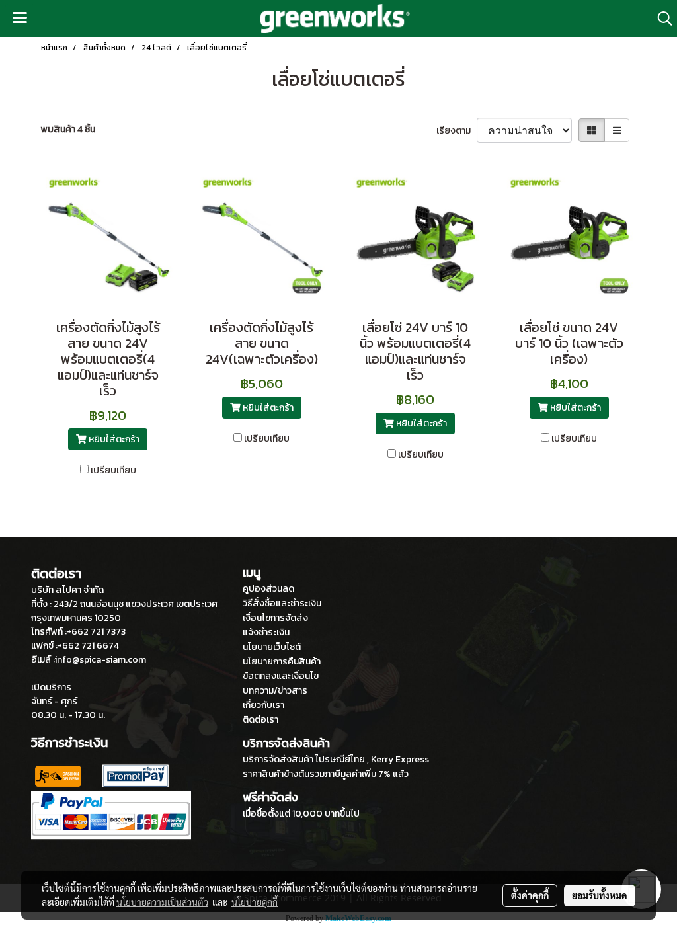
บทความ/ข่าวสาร (275, 691)
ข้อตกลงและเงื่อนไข (281, 676)
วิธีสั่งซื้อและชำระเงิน (282, 603)
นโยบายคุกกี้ (254, 902)
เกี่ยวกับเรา (263, 705)
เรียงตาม (456, 131)
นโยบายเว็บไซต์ (272, 647)
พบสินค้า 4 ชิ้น (68, 129)
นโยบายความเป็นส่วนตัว (162, 902)
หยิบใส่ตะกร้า (113, 439)
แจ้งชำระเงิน (266, 632)
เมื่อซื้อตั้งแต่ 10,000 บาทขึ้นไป (301, 814)
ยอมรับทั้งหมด (599, 895)
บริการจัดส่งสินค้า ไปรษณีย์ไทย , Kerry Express (336, 759)
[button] (660, 18)
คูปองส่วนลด (268, 589)
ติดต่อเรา (260, 720)
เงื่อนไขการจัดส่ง (275, 618)
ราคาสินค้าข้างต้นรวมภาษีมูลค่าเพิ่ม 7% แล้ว (326, 774)
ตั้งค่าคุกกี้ (530, 895)
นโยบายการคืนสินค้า (282, 661)
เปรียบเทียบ (113, 470)
